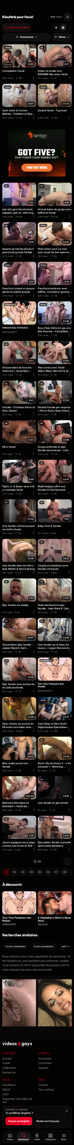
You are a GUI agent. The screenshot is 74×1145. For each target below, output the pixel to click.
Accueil (6, 1058)
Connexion (45, 1063)
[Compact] (63, 27)
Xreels (6, 1063)
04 (31, 872)
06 (48, 872)
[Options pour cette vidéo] (33, 78)
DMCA (6, 1089)
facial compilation (15, 946)
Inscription (45, 1058)
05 (39, 872)
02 (14, 872)
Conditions (8, 1084)
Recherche (9, 1072)
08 (64, 872)
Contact (43, 1084)
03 (22, 872)
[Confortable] (56, 27)
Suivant (67, 861)
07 (56, 872)
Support (44, 1067)
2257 (5, 1094)
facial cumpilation (43, 946)
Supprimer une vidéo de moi (17, 1100)
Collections (9, 1067)
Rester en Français (47, 1121)
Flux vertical (46, 1089)
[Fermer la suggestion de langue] (66, 1111)
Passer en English (18, 1121)
